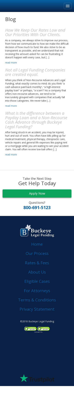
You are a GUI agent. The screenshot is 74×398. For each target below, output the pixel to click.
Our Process (37, 253)
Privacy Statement (37, 309)
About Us (37, 272)
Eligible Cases (37, 281)
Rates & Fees (37, 263)
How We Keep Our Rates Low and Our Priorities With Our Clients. (35, 32)
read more (11, 62)
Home (37, 244)
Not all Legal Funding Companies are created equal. (35, 72)
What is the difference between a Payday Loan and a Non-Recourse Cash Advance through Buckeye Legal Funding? (36, 119)
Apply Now (37, 193)
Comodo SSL (38, 332)
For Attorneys (37, 290)
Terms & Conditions (37, 300)
